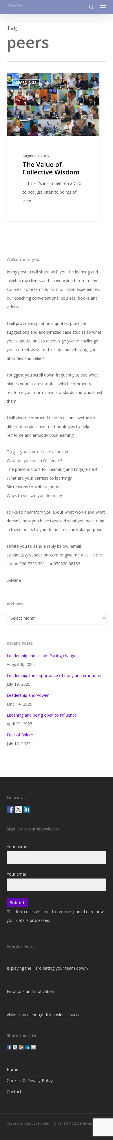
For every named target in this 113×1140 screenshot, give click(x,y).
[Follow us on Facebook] (10, 809)
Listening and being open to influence (42, 715)
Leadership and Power (28, 695)
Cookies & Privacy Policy (30, 1080)
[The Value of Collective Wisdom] (53, 147)
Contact (14, 1091)
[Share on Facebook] (9, 1047)
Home (12, 1069)
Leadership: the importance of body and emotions (54, 675)
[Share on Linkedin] (27, 1047)
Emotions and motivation (30, 991)
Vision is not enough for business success (46, 1014)
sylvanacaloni (29, 79)
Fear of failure (20, 735)
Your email (17, 874)
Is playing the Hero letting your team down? (47, 968)
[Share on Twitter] (15, 1047)
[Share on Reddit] (21, 1047)
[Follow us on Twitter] (18, 809)
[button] (103, 7)
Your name (17, 846)
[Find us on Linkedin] (26, 809)
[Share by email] (33, 1047)
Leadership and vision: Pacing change (41, 655)
